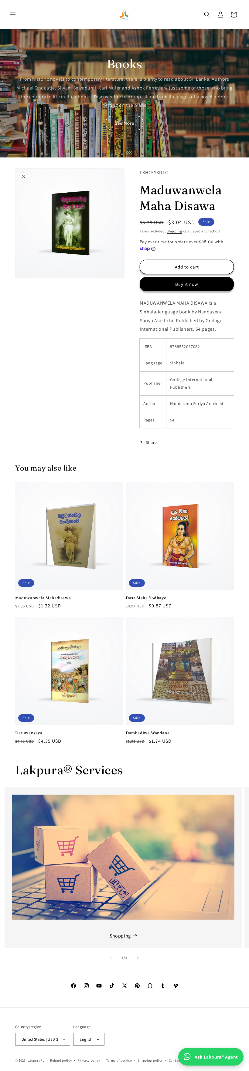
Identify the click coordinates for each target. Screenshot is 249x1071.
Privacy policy (89, 1060)
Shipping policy (150, 1060)
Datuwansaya (29, 732)
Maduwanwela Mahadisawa (43, 597)
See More (124, 123)
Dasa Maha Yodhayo (146, 597)
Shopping (120, 936)
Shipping (174, 231)
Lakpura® (35, 1060)
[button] (12, 14)
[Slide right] (138, 958)
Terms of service (119, 1060)
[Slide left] (111, 958)
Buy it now (186, 284)
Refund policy (61, 1060)
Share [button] (151, 442)
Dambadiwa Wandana (147, 732)
